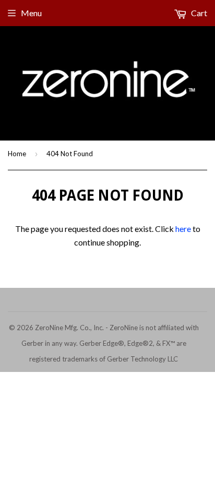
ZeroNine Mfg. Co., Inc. (69, 327)
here (183, 229)
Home (17, 153)
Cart (198, 13)
